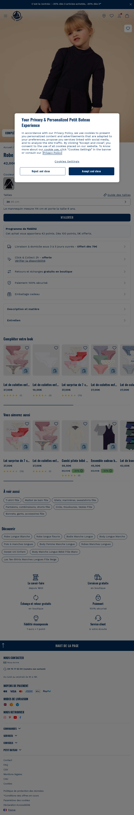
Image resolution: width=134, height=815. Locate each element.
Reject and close (41, 171)
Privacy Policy (52, 152)
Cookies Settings (67, 161)
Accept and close (91, 171)
